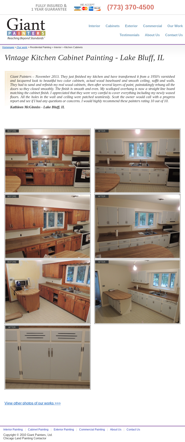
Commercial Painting (92, 429)
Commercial (152, 26)
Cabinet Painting (38, 429)
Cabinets (113, 26)
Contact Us (174, 35)
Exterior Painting (64, 429)
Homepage (8, 47)
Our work (21, 47)
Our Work (175, 26)
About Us (152, 35)
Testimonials (129, 35)
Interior (94, 26)
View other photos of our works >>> (33, 403)
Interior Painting (13, 429)
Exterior (131, 26)
